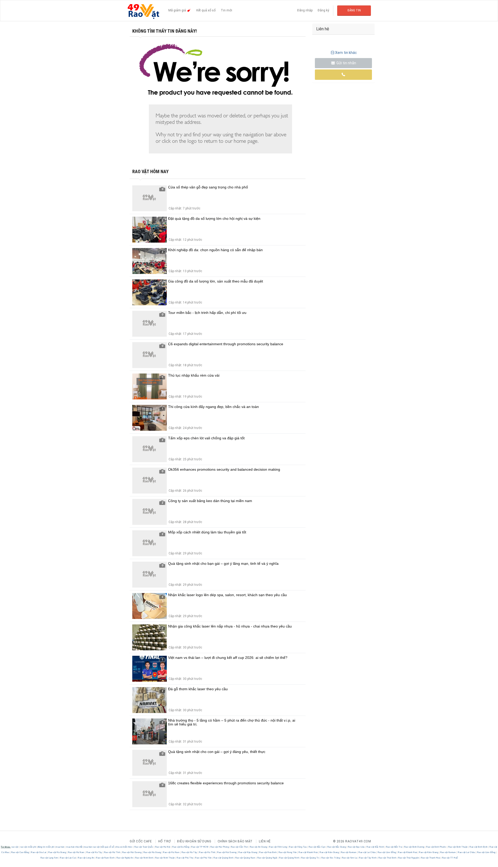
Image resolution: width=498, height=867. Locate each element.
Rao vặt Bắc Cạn (317, 847)
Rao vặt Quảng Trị (310, 858)
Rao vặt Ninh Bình (144, 858)
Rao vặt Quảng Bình (223, 858)
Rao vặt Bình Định (478, 847)
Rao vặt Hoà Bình (268, 852)
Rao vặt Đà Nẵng (181, 847)
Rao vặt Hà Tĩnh (112, 852)
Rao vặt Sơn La (349, 858)
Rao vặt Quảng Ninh (289, 858)
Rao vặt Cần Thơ (239, 847)
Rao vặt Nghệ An (125, 858)
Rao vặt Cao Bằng (20, 852)
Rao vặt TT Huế (449, 858)
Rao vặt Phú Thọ (185, 858)
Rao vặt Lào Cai (68, 858)
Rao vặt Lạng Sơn (49, 858)
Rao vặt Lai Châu (367, 852)
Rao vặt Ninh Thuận (164, 858)
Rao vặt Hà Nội (162, 847)
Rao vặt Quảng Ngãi (267, 858)
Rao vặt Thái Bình (387, 858)
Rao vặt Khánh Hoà (308, 852)
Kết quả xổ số (206, 10)
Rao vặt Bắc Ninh (375, 847)
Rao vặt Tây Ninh (367, 858)
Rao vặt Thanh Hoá (430, 858)
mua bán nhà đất (74, 847)
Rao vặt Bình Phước (436, 847)
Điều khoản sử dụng (194, 841)
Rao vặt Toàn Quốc (144, 847)
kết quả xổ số (107, 847)
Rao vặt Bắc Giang (337, 847)
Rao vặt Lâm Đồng (387, 852)
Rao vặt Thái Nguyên (408, 858)
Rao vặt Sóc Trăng (331, 858)
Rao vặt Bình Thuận (457, 847)
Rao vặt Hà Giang (57, 852)
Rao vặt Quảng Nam (245, 858)
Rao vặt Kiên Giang (329, 852)
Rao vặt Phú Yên (203, 858)
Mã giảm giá (177, 10)
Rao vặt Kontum (348, 852)
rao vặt (14, 847)
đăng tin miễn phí (46, 847)
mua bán (60, 847)
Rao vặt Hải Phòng (220, 847)
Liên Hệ (265, 841)
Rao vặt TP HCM (200, 847)
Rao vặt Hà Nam (76, 852)
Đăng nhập (305, 10)
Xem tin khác (346, 53)
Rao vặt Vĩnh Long (278, 847)
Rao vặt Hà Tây (94, 852)
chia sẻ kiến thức (124, 847)
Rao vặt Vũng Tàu (297, 847)
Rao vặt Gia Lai (38, 852)
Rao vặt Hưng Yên (287, 852)
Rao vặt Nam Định (105, 858)
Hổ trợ (164, 841)
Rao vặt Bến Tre (394, 847)
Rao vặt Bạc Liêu (356, 847)
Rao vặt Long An (86, 858)
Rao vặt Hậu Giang (248, 852)
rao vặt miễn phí (28, 847)
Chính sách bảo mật (235, 841)
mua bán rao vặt (92, 847)
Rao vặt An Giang (258, 847)
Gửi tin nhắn (346, 63)
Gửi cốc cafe (141, 841)
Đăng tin (354, 10)
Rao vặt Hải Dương (131, 852)
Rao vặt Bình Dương (414, 847)
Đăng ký (323, 10)
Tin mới (226, 10)
